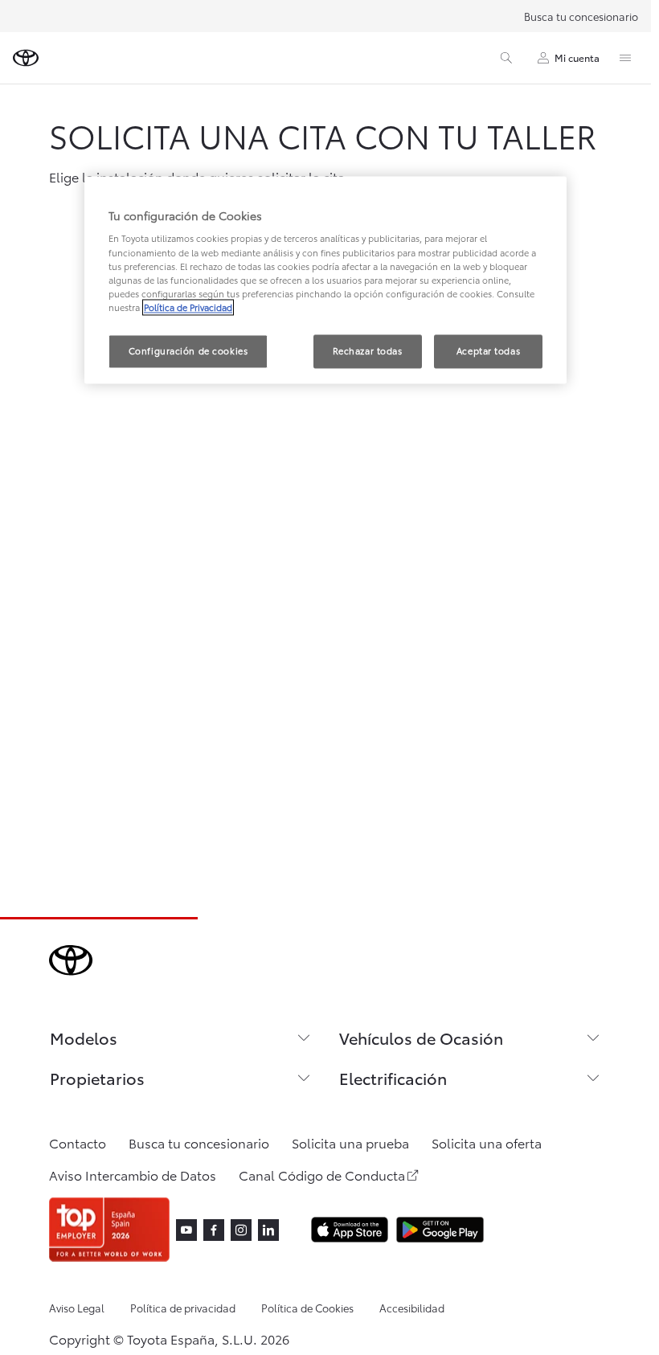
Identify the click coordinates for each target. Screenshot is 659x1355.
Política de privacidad (182, 1307)
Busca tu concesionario (581, 16)
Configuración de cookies (188, 350)
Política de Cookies (307, 1307)
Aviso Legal (76, 1307)
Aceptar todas (488, 350)
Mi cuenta (577, 57)
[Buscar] (506, 58)
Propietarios (97, 1077)
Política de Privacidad (188, 307)
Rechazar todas (368, 350)
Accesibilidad (411, 1307)
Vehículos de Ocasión (421, 1037)
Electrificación (393, 1077)
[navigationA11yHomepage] (26, 58)
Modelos (83, 1037)
